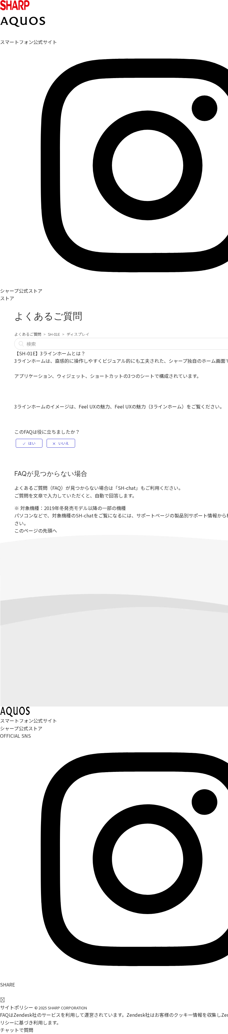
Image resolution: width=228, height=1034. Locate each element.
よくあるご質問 (27, 334)
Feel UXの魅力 (94, 406)
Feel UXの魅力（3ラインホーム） (150, 406)
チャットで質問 (16, 1029)
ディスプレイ (77, 334)
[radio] (29, 443)
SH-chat (127, 487)
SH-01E (54, 334)
